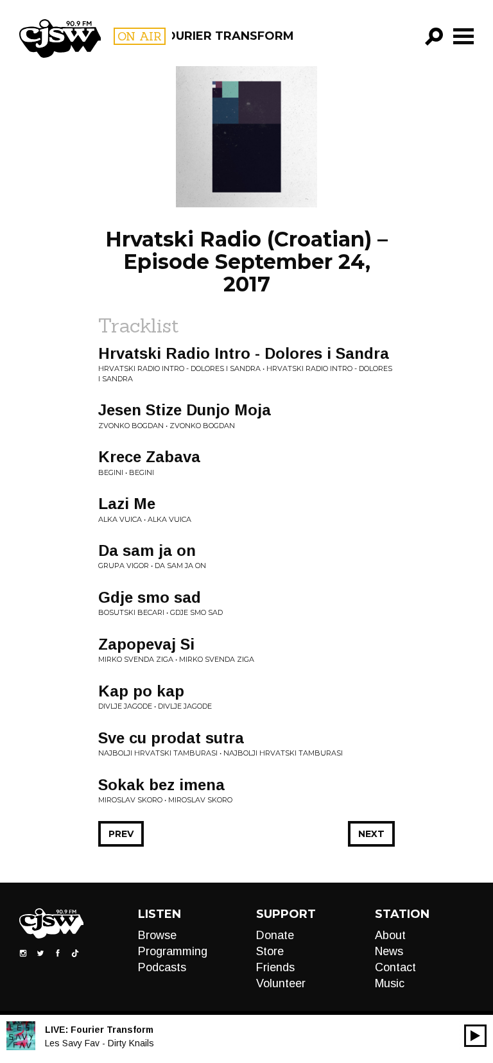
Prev (121, 834)
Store (270, 951)
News (389, 951)
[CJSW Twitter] (40, 952)
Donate (275, 935)
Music (389, 983)
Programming (172, 951)
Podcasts (162, 967)
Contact (395, 967)
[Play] (475, 1035)
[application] (475, 1035)
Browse (157, 935)
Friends (275, 967)
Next (371, 834)
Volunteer (281, 983)
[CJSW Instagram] (23, 952)
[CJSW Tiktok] (75, 952)
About (390, 935)
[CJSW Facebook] (58, 952)
